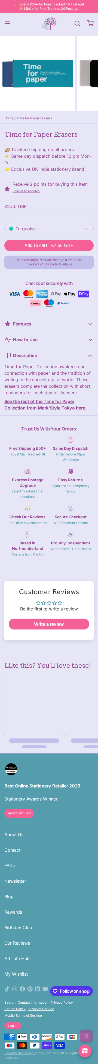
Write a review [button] (49, 624)
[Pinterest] (30, 991)
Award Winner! (19, 813)
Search (10, 1002)
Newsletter (15, 881)
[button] (49, 245)
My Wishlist (16, 974)
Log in (13, 1026)
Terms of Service (41, 1009)
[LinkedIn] (37, 991)
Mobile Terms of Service (23, 1015)
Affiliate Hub (17, 958)
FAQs (9, 865)
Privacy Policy (62, 1002)
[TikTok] (7, 991)
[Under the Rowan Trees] (49, 23)
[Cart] (88, 23)
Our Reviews (17, 943)
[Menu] (9, 23)
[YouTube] (45, 991)
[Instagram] (14, 991)
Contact (12, 850)
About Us (13, 834)
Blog (9, 896)
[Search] (75, 23)
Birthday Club (18, 927)
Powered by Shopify (19, 1053)
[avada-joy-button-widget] (84, 1050)
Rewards (13, 912)
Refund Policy (15, 1009)
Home (9, 118)
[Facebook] (22, 991)
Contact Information (33, 1002)
